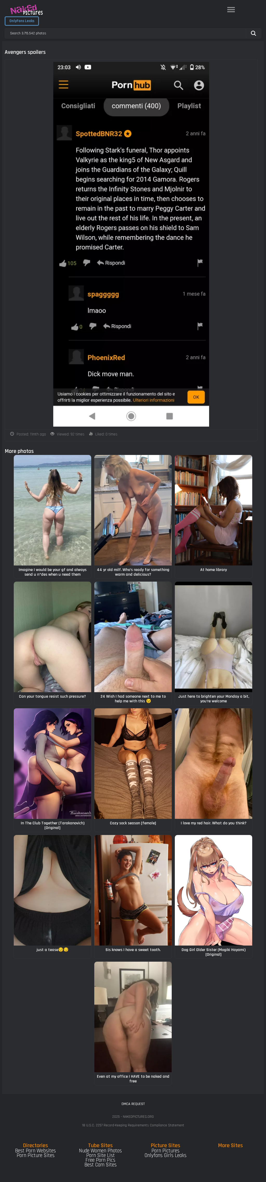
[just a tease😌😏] (52, 890)
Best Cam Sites (100, 1164)
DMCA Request (133, 1104)
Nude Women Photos (100, 1150)
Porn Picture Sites (36, 1155)
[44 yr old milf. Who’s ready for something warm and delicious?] (133, 510)
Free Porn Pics (100, 1160)
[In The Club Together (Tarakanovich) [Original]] (52, 763)
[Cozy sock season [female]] (133, 763)
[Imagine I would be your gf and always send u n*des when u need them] (52, 510)
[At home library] (213, 510)
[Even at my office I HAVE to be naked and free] (133, 1017)
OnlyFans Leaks (21, 20)
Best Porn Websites (35, 1150)
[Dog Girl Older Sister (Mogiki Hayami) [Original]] (213, 890)
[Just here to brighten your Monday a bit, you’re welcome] (213, 637)
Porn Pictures (165, 1150)
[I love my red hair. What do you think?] (213, 763)
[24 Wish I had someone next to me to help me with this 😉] (133, 637)
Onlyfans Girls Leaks (165, 1155)
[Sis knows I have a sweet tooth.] (133, 890)
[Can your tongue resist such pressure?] (52, 637)
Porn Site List (100, 1155)
